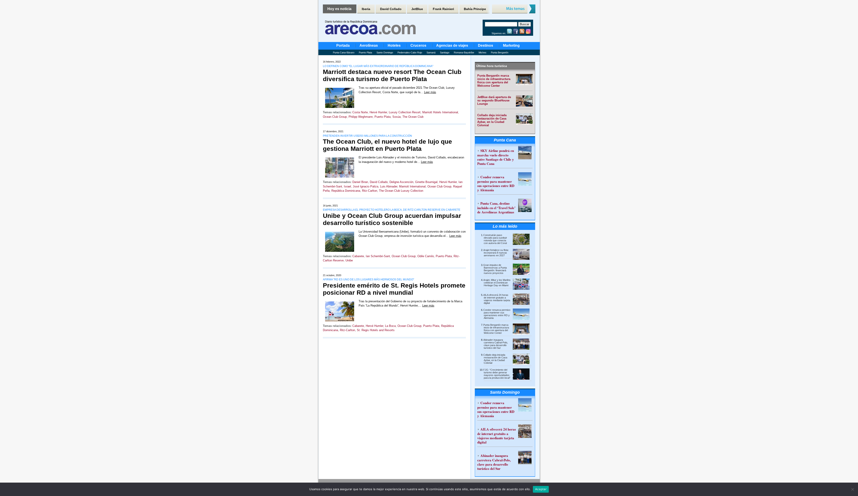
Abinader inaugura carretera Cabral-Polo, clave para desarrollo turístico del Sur (495, 343)
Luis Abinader (388, 186)
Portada (343, 45)
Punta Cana (505, 140)
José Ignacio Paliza (365, 186)
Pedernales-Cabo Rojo (409, 52)
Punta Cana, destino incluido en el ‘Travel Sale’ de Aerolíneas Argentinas (496, 207)
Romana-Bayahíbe (464, 52)
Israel (347, 186)
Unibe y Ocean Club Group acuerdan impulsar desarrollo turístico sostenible (392, 219)
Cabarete (358, 256)
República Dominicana (345, 190)
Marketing (511, 45)
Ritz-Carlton (369, 190)
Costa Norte (360, 112)
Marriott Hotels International (440, 112)
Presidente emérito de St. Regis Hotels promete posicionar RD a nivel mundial (394, 289)
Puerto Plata (365, 52)
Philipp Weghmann (361, 116)
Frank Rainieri (443, 9)
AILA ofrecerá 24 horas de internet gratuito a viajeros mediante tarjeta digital (496, 299)
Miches (482, 52)
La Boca (390, 326)
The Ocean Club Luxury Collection (401, 190)
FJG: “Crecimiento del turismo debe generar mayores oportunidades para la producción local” (496, 373)
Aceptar (541, 489)
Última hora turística (491, 66)
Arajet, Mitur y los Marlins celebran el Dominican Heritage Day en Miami (497, 283)
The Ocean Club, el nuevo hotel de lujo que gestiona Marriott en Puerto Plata (387, 145)
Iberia (366, 9)
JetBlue (417, 9)
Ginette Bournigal (426, 182)
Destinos (485, 45)
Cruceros (418, 45)
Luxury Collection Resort (405, 112)
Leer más (430, 92)
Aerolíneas (369, 45)
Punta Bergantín (499, 52)
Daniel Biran (360, 182)
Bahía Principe (475, 9)
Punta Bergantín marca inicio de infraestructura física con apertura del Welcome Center (493, 80)
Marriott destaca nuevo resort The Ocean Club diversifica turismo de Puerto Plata (392, 75)
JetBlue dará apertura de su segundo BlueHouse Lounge (494, 100)
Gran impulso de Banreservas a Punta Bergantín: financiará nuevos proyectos (495, 269)
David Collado (391, 9)
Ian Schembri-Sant (378, 256)
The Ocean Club (412, 116)
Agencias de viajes (452, 45)
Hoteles (394, 45)
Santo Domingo (384, 52)
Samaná (431, 52)
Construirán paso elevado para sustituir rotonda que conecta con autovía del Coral (495, 239)
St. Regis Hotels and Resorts (376, 330)
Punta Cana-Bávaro (343, 52)
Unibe (349, 260)
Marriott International (412, 186)
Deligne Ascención (401, 182)
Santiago (444, 52)
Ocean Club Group (335, 116)
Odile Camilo (425, 256)
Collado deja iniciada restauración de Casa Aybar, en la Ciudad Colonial (492, 120)
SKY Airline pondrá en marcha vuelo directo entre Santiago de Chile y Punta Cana (495, 157)
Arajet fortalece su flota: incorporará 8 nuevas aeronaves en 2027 (496, 253)
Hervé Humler (378, 112)
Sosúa (396, 116)
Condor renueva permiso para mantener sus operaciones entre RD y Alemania (495, 183)
